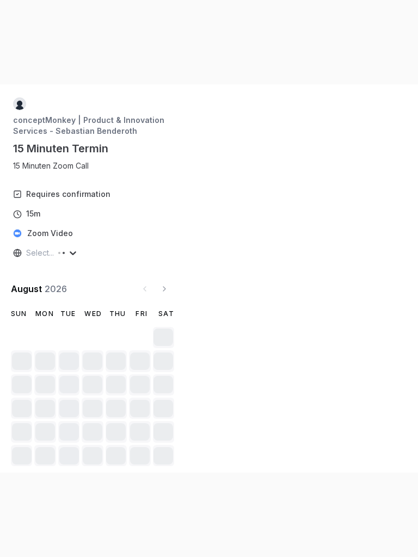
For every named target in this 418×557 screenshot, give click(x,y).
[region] (55, 165)
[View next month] (164, 289)
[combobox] (27, 252)
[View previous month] (145, 289)
